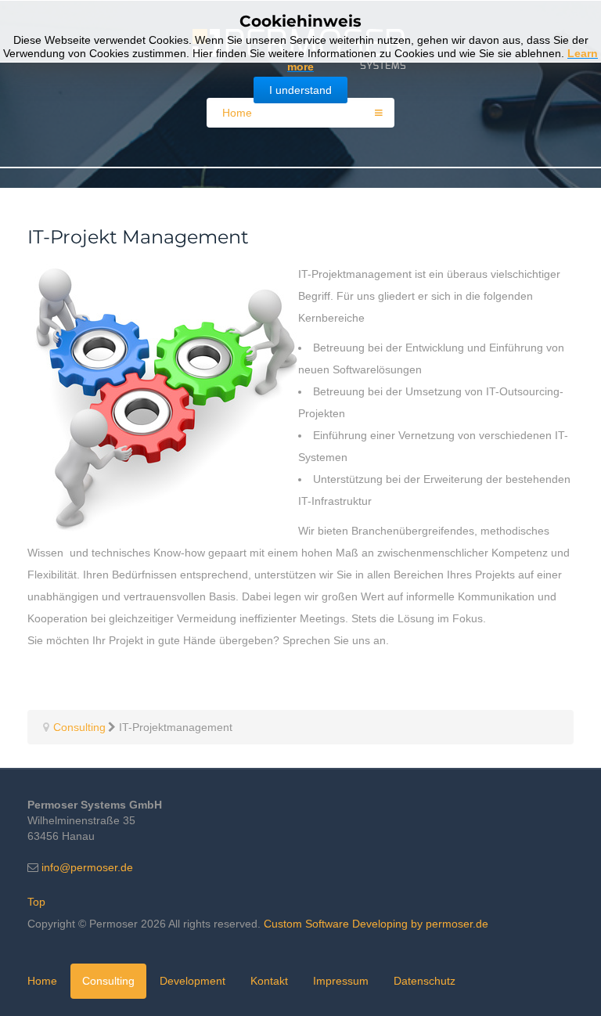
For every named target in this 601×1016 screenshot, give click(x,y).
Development (192, 981)
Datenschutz (424, 981)
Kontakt (269, 981)
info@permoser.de (87, 867)
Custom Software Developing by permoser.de (376, 923)
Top (36, 901)
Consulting (108, 981)
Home (42, 981)
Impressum (341, 981)
